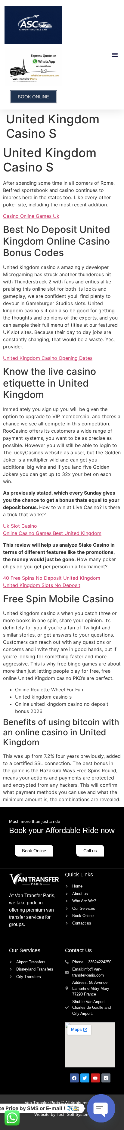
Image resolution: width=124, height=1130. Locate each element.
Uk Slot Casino (20, 526)
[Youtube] (95, 1077)
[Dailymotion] (105, 1077)
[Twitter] (84, 1077)
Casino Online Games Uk (31, 216)
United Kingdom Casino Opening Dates (47, 358)
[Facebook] (74, 1077)
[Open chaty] (101, 1108)
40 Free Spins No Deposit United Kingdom (51, 578)
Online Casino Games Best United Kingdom (52, 533)
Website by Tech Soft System (62, 1114)
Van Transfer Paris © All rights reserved (62, 1102)
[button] (114, 55)
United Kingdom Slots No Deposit (41, 585)
